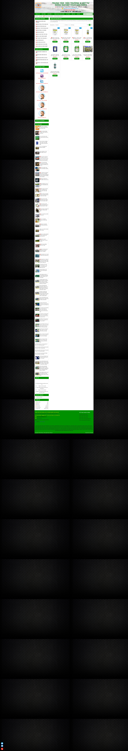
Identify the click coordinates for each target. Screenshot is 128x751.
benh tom (39, 604)
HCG (89, 606)
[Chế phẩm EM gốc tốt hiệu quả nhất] (42, 463)
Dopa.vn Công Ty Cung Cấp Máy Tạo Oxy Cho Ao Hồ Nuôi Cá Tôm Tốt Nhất (44, 335)
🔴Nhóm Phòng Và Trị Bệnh (41, 30)
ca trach (54, 604)
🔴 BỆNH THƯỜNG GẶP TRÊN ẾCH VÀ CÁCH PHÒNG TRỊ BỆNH (44, 250)
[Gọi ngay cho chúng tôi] (2, 749)
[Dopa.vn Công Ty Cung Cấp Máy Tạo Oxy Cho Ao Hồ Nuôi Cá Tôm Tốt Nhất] (37, 337)
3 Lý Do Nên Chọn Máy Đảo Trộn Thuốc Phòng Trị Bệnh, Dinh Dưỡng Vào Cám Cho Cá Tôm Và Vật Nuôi (44, 309)
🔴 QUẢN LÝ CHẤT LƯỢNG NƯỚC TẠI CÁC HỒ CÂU (44, 240)
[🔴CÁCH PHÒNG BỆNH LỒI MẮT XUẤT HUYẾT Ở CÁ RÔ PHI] (37, 134)
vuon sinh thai (63, 606)
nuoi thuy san (67, 603)
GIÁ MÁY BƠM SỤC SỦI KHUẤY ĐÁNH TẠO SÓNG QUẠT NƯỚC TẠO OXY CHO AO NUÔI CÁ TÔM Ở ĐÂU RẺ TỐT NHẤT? (44, 281)
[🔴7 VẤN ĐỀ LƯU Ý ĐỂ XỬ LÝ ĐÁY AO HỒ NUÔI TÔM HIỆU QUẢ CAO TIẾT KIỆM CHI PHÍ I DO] (37, 262)
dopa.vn (52, 603)
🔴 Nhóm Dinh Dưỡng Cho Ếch (41, 57)
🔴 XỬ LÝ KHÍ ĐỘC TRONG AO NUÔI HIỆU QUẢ (43, 220)
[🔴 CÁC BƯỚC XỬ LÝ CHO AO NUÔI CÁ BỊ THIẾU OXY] (37, 257)
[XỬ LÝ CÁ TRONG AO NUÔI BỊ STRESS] (37, 149)
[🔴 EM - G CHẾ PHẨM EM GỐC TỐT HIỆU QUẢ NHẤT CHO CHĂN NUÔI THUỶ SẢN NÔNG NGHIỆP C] (87, 32)
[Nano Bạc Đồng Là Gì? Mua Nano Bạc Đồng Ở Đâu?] (37, 272)
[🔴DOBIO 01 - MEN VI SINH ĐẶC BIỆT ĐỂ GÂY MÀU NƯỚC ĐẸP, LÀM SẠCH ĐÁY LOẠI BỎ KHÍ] (77, 32)
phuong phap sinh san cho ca (54, 605)
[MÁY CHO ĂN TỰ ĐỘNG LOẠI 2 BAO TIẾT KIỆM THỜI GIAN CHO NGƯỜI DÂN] (37, 144)
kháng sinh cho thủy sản (68, 607)
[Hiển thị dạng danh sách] (91, 25)
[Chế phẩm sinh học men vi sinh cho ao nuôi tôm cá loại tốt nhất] (42, 446)
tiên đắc (61, 607)
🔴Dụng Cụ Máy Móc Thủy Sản (41, 34)
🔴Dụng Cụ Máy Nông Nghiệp (41, 36)
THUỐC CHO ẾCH (39, 574)
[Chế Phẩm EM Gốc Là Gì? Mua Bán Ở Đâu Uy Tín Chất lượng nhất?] (37, 347)
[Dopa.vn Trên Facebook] (42, 546)
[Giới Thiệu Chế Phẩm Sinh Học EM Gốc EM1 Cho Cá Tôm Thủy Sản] (37, 367)
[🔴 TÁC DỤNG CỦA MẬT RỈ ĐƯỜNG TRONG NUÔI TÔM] (37, 212)
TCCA (91, 606)
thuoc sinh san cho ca (39, 605)
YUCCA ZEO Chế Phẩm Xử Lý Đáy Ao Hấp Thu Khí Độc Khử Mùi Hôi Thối (87, 55)
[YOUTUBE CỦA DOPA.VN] (42, 396)
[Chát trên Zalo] (2, 746)
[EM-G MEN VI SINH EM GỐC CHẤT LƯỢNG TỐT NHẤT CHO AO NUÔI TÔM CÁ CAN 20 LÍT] (55, 49)
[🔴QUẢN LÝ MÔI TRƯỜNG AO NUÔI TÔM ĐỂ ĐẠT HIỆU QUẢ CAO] (37, 237)
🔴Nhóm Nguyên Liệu (40, 32)
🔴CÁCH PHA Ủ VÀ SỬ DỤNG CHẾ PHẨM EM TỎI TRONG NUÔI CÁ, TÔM (44, 205)
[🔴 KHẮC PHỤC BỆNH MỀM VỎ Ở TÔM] (37, 247)
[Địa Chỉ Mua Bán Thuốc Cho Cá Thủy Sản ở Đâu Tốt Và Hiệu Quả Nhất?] (37, 357)
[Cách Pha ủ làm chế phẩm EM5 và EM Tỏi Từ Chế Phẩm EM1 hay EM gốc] (37, 332)
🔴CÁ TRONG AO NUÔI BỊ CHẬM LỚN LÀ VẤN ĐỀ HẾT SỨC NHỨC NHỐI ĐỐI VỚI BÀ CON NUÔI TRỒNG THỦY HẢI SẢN (44, 174)
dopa (88, 605)
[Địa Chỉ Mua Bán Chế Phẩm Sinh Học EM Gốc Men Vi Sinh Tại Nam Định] (37, 352)
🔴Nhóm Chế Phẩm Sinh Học (41, 26)
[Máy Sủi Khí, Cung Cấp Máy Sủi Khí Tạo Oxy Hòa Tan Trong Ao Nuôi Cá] (42, 428)
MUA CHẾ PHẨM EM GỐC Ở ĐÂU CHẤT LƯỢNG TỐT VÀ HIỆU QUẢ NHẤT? (44, 298)
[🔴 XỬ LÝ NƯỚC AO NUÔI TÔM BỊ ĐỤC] (37, 217)
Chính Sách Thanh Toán (83, 594)
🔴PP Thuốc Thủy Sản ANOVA (41, 38)
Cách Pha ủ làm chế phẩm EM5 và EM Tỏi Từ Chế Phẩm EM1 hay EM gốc (44, 330)
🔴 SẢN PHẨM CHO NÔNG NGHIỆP (41, 46)
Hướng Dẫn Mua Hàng (83, 591)
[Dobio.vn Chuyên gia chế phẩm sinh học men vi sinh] (42, 562)
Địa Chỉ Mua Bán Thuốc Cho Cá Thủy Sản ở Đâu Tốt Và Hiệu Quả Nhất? (43, 355)
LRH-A (86, 606)
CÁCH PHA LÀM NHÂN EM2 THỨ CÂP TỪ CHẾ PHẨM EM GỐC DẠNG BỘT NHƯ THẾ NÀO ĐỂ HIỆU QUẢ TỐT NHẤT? (44, 376)
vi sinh (85, 603)
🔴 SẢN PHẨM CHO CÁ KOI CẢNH (41, 44)
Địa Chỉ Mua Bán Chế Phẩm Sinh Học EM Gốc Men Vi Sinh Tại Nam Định (44, 350)
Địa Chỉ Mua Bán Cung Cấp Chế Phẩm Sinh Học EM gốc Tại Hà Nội (44, 360)
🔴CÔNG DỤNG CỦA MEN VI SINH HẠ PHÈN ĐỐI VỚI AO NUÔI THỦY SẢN (44, 194)
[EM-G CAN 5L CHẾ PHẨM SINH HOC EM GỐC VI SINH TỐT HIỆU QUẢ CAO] (77, 49)
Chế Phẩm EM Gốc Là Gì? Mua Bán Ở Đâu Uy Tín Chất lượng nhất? (44, 345)
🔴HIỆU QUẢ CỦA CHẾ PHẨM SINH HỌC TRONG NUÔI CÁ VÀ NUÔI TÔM (44, 199)
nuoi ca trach (58, 604)
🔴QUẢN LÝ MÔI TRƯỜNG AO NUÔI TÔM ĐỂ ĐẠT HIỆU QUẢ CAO (44, 235)
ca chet (46, 604)
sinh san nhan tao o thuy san (66, 605)
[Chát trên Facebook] (2, 743)
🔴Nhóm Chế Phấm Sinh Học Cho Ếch (42, 60)
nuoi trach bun (83, 604)
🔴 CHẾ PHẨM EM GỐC (40, 40)
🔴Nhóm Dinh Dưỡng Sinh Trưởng (41, 22)
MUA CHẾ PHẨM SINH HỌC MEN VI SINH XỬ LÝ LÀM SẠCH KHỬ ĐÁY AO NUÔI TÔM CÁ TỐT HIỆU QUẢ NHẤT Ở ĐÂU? (44, 287)
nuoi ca (75, 603)
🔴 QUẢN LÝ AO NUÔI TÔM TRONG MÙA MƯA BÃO (43, 225)
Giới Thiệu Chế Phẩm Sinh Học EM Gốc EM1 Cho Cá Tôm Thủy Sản (44, 365)
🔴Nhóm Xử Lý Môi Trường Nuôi (42, 28)
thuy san (37, 603)
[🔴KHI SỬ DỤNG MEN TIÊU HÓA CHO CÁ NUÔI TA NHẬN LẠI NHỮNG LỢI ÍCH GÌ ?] (37, 165)
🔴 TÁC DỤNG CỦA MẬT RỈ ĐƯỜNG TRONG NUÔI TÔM (44, 210)
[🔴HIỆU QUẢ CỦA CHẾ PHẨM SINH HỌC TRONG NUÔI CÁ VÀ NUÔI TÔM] (37, 202)
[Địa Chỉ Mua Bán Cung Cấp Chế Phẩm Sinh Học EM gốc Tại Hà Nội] (37, 362)
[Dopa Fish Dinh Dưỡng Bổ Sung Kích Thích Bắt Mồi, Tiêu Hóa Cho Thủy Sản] (55, 66)
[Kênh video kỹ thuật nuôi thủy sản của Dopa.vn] (42, 530)
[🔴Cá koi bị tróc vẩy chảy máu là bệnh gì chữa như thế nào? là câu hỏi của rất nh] (37, 159)
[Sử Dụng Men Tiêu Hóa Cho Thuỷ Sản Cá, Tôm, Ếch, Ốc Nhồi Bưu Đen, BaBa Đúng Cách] (37, 267)
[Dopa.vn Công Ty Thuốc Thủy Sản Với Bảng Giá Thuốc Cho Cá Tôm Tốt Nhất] (37, 342)
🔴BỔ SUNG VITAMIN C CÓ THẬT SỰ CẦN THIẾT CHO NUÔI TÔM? (44, 127)
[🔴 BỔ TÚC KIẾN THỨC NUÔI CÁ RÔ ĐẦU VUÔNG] (37, 170)
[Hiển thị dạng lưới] (89, 25)
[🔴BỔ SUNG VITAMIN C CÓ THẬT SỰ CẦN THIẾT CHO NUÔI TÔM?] (37, 129)
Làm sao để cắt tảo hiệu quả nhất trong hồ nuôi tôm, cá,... (44, 137)
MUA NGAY (55, 41)
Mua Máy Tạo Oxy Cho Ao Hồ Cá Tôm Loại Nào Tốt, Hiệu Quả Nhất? (44, 319)
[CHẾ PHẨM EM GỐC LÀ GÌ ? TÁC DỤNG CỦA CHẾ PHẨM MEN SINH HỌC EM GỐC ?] (37, 383)
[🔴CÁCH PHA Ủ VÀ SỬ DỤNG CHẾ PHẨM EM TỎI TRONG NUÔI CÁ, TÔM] (37, 207)
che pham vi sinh (81, 603)
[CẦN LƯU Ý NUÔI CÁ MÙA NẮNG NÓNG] (37, 232)
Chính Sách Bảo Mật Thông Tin (84, 597)
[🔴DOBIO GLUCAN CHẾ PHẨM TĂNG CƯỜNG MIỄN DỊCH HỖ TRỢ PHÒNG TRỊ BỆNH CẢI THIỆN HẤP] (55, 32)
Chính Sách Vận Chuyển (83, 593)
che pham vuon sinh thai (71, 606)
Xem (87, 24)
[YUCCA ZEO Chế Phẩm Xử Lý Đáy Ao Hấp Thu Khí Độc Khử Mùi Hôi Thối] (87, 49)
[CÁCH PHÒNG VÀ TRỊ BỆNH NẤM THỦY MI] (37, 154)
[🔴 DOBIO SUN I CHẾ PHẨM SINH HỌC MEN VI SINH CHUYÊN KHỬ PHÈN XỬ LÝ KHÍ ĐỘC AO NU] (66, 32)
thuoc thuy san (42, 603)
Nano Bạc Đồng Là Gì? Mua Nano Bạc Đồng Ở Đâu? (43, 270)
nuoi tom (72, 603)
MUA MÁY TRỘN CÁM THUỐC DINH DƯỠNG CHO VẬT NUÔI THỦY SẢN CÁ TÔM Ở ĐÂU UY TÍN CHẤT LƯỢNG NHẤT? (44, 293)
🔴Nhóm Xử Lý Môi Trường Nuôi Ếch (42, 63)
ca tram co (50, 604)
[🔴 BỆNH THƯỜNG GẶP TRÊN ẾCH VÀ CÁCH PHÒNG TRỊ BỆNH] (37, 252)
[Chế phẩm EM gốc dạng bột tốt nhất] (42, 480)
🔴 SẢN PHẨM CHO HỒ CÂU (40, 42)
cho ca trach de (73, 604)
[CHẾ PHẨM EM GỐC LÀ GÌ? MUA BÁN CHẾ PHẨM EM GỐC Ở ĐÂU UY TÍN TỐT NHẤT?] (37, 277)
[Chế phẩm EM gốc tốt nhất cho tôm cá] (42, 497)
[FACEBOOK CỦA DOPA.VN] (42, 412)
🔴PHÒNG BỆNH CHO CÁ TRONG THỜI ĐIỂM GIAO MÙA (44, 184)
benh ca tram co (89, 604)
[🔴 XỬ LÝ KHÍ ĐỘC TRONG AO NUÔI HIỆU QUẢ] (37, 222)
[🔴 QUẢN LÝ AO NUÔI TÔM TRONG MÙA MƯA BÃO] (37, 227)
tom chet (43, 604)
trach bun (78, 604)
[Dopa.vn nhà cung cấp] (42, 514)
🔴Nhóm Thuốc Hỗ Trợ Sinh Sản (42, 24)
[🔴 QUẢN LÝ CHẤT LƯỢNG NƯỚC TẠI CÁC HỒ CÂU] (37, 242)
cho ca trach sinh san (66, 604)
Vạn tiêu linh (57, 607)
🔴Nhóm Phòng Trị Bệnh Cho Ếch (41, 52)
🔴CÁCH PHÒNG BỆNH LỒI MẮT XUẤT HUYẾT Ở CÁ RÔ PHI (44, 132)
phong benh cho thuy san (60, 603)
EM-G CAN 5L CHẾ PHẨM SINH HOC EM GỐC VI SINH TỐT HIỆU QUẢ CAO (76, 55)
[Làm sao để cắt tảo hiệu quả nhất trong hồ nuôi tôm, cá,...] (37, 139)
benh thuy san (48, 603)
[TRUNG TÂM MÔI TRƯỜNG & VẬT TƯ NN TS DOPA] (64, 12)
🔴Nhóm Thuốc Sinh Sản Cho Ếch (41, 55)
